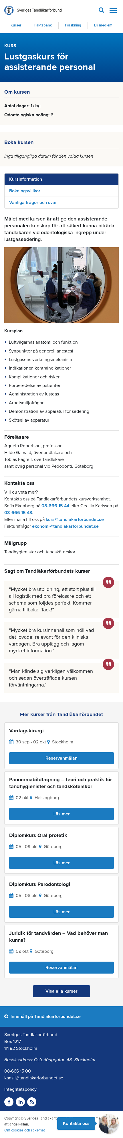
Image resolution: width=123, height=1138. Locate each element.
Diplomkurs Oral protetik (38, 835)
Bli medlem (103, 25)
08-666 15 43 (18, 513)
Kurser (16, 25)
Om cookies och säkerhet (24, 1130)
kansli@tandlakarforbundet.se (33, 1078)
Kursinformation (25, 179)
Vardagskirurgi (26, 730)
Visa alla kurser (61, 991)
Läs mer (61, 814)
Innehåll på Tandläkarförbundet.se (45, 1016)
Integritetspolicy (20, 1089)
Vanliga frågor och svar (33, 202)
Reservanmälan (61, 758)
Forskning (73, 25)
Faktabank (43, 25)
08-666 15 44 (55, 506)
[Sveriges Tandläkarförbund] (32, 10)
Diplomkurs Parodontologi (39, 884)
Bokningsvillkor (24, 191)
